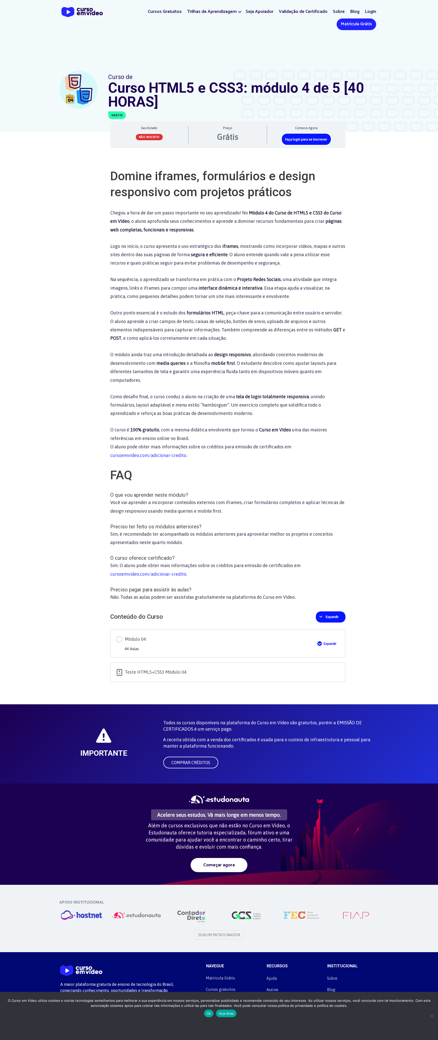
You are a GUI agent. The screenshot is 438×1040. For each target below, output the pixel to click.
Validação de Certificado (303, 11)
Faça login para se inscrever (306, 139)
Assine (272, 989)
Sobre (339, 11)
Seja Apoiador (259, 11)
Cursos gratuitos (220, 989)
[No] (431, 1015)
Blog (354, 11)
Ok (209, 1013)
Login (370, 11)
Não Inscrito (149, 136)
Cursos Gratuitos (165, 11)
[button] (240, 11)
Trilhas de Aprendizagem (212, 11)
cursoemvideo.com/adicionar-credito (148, 455)
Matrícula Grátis (356, 24)
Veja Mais (226, 1013)
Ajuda (271, 978)
